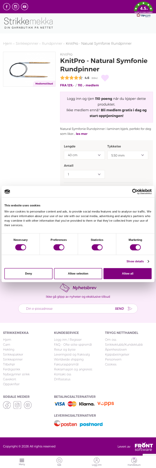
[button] (143, 10)
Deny (28, 273)
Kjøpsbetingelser (117, 354)
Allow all (127, 273)
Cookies (110, 364)
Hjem (7, 43)
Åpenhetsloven (116, 349)
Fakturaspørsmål (66, 364)
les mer (82, 134)
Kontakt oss (62, 374)
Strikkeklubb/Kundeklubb (124, 344)
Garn (6, 344)
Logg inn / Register (68, 339)
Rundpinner (52, 43)
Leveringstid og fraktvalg (72, 354)
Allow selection (78, 273)
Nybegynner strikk (16, 374)
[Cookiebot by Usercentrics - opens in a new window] (135, 191)
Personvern (113, 359)
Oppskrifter (11, 384)
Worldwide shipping (69, 359)
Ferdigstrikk (11, 369)
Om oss (110, 339)
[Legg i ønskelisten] (105, 78)
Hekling (8, 349)
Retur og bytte (65, 349)
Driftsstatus (62, 379)
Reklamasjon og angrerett (73, 369)
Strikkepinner (27, 43)
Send (119, 308)
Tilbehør (9, 364)
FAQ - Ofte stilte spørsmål (73, 344)
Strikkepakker (13, 354)
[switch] (58, 247)
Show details (135, 261)
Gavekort (9, 379)
